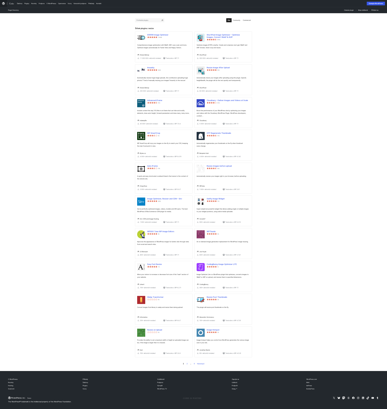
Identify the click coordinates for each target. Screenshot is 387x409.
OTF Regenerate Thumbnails (219, 133)
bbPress (309, 385)
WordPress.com (311, 379)
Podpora (160, 382)
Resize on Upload (154, 330)
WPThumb (211, 231)
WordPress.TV (162, 389)
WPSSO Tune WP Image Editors (160, 231)
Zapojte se (235, 379)
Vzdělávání (160, 379)
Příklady (85, 379)
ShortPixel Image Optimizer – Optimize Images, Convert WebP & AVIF (223, 36)
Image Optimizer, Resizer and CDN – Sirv (164, 199)
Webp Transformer (155, 297)
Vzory (85, 389)
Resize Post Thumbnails (217, 297)
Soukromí (11, 389)
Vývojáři (160, 385)
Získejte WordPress (376, 3)
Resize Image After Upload (218, 68)
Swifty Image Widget (216, 199)
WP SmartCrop (153, 133)
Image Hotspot (213, 330)
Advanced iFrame (154, 100)
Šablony (85, 382)
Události (234, 382)
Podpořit (235, 385)
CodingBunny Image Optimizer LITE (222, 264)
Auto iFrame (152, 166)
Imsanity (150, 68)
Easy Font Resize (154, 264)
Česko (29, 398)
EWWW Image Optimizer (157, 35)
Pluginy (85, 385)
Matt (307, 382)
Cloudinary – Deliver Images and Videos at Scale (227, 100)
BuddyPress (310, 389)
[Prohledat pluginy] (162, 20)
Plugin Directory (13, 10)
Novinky (11, 382)
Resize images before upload (219, 166)
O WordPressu (13, 379)
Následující (200, 364)
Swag (234, 389)
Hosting (10, 385)
